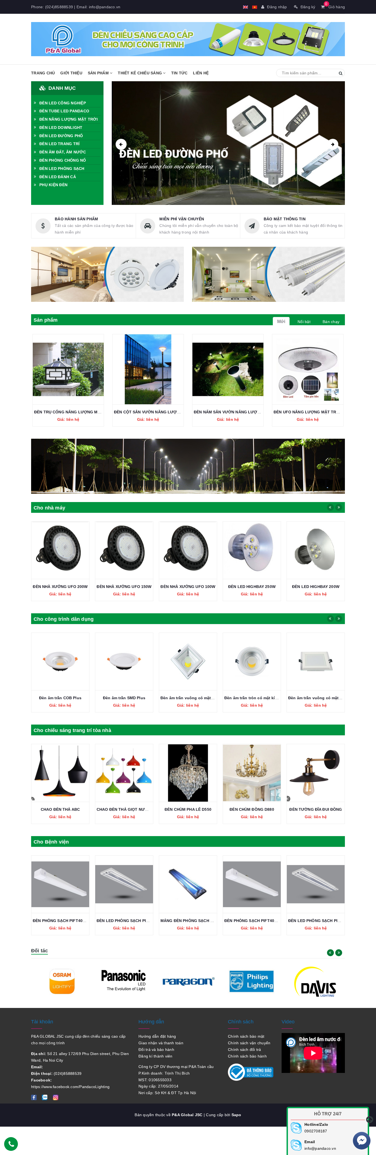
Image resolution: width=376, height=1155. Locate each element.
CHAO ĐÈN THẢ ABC (60, 809)
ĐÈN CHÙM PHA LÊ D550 (188, 809)
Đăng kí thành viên (155, 1056)
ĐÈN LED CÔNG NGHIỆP (62, 103)
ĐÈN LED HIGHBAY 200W (315, 586)
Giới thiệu (71, 73)
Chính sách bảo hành (247, 1056)
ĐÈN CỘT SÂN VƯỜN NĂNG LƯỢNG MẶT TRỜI (158, 412)
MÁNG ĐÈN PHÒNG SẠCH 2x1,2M (192, 920)
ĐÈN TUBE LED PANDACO (64, 111)
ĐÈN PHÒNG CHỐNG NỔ (62, 160)
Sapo (236, 1115)
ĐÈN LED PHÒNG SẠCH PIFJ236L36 (130, 920)
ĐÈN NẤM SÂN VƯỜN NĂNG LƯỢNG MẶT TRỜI (239, 412)
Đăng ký (308, 7)
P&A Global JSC (187, 1115)
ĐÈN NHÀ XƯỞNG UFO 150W (124, 586)
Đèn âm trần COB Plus (60, 698)
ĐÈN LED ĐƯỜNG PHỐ (61, 136)
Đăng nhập (277, 7)
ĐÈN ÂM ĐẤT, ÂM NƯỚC (62, 152)
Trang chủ (43, 73)
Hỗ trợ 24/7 (328, 1113)
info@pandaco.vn (105, 7)
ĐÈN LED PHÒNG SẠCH (62, 168)
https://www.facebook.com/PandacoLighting (70, 1086)
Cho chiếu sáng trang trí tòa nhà (72, 730)
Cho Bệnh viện (51, 842)
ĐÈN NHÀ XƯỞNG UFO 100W (187, 586)
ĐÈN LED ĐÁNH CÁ (57, 177)
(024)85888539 (59, 7)
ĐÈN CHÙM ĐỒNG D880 (252, 809)
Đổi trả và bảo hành (156, 1049)
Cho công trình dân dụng (64, 619)
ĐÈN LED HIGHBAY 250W (252, 586)
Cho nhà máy (49, 508)
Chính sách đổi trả (244, 1049)
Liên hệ (201, 73)
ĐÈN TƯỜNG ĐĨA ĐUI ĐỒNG (315, 809)
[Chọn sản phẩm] (62, 369)
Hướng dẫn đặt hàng (157, 1036)
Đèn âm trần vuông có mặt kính (318, 698)
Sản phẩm (99, 73)
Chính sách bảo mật (246, 1036)
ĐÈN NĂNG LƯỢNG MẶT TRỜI (68, 119)
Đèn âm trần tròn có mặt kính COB (257, 698)
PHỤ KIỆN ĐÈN (53, 185)
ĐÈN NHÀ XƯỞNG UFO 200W (60, 586)
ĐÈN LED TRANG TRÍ (59, 144)
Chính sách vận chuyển (249, 1043)
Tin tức (179, 73)
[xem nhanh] (74, 369)
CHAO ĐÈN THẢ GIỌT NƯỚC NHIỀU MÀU (135, 809)
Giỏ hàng (335, 7)
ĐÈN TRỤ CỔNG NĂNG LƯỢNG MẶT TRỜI (74, 412)
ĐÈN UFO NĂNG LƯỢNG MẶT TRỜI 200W (313, 412)
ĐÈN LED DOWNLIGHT (60, 127)
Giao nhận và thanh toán (160, 1043)
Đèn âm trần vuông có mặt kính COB (195, 698)
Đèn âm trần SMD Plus (124, 698)
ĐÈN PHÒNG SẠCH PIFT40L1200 (63, 920)
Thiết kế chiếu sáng (140, 73)
